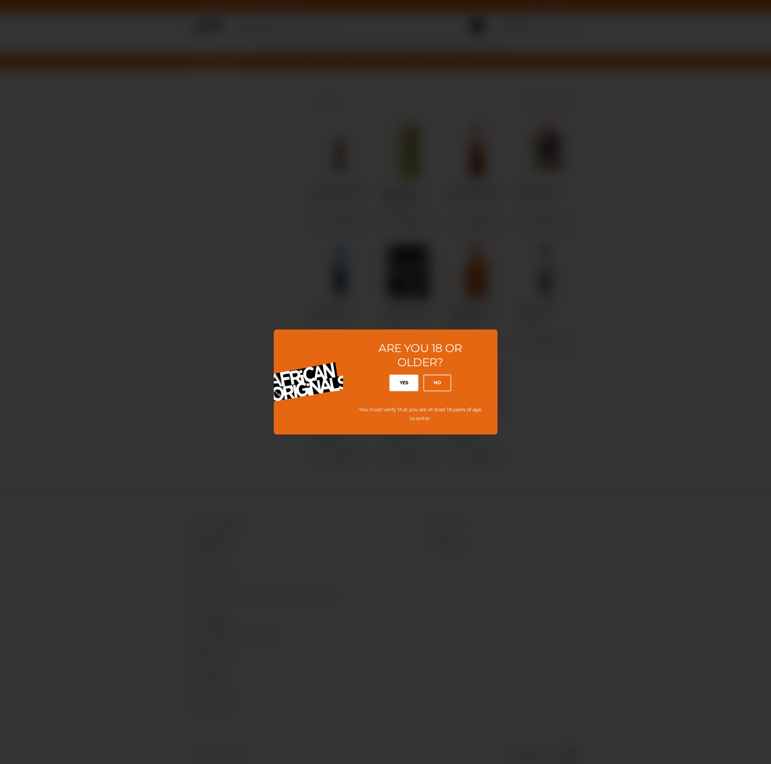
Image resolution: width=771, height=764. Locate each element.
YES (403, 382)
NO (437, 382)
